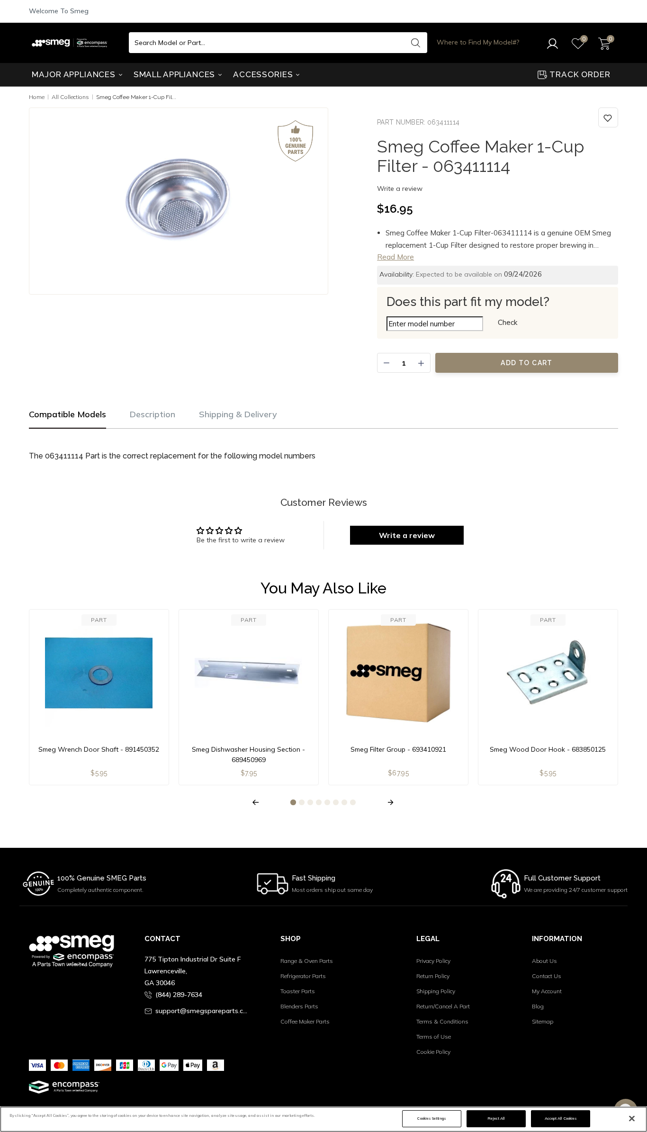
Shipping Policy (435, 991)
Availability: (396, 274)
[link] (608, 117)
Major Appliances (74, 74)
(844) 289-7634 (178, 994)
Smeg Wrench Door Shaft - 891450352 (98, 749)
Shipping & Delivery (238, 414)
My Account (547, 991)
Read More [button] (395, 256)
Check (507, 322)
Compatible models (67, 414)
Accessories (264, 74)
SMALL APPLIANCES (175, 74)
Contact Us (546, 975)
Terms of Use (433, 1036)
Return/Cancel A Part (443, 1006)
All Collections (70, 96)
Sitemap (542, 1021)
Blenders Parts (299, 1006)
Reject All (496, 1118)
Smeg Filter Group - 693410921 (398, 749)
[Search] (415, 42)
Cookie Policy (433, 1051)
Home (37, 96)
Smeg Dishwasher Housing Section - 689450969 (248, 754)
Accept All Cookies (561, 1118)
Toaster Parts (297, 991)
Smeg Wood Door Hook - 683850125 (548, 749)
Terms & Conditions (442, 1021)
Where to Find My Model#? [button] (478, 42)
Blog (538, 1006)
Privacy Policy (433, 960)
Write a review (399, 188)
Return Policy (432, 975)
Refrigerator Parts (303, 975)
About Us (544, 960)
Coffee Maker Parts (305, 1021)
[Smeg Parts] (72, 42)
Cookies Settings (431, 1118)
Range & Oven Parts (306, 960)
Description (152, 414)
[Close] (631, 1118)
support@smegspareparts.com (203, 1010)
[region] (323, 1119)
